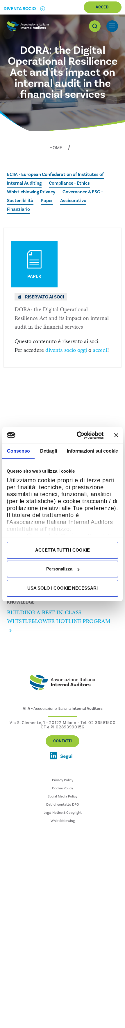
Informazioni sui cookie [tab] (92, 451)
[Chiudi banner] (116, 435)
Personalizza (59, 568)
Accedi (103, 7)
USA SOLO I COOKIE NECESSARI (62, 588)
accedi (100, 350)
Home (55, 147)
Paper (47, 201)
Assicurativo (73, 201)
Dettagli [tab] (48, 451)
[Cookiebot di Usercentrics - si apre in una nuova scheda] (78, 435)
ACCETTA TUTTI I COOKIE (62, 550)
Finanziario (18, 209)
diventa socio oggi (66, 350)
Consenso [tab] (18, 451)
